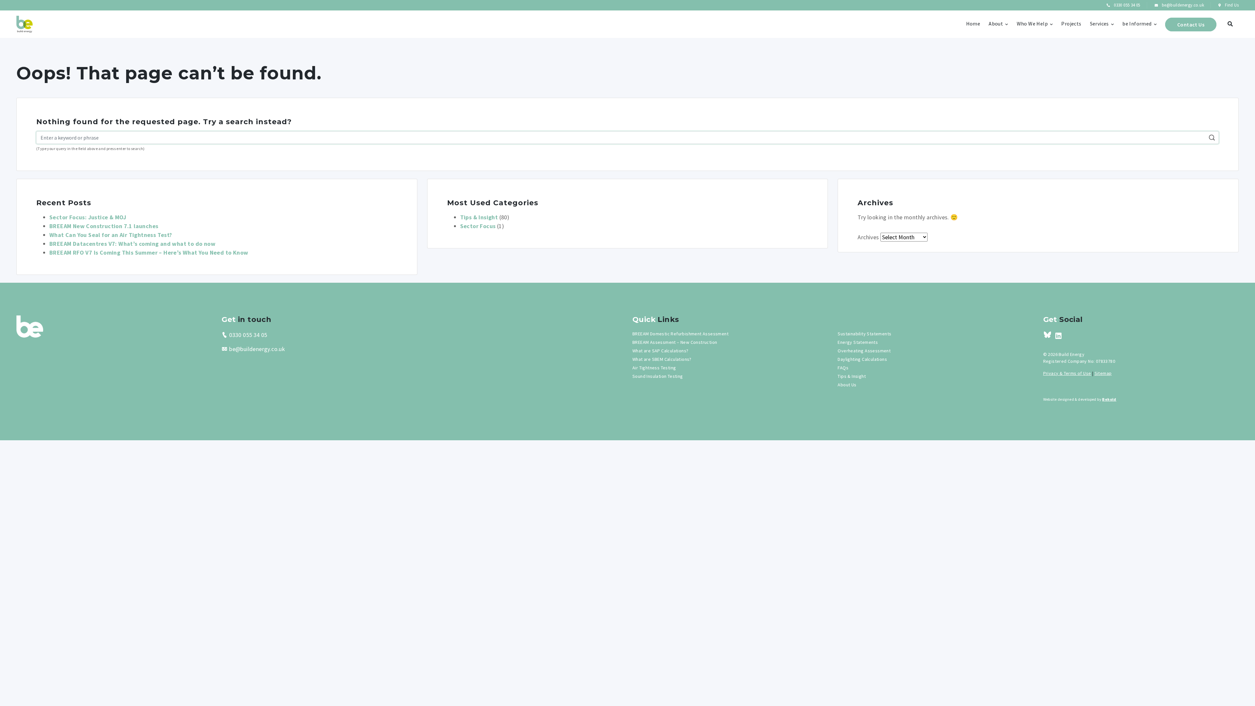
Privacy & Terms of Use (1067, 373)
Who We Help (1032, 23)
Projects (1071, 23)
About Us (847, 385)
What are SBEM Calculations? (662, 359)
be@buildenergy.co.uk (1182, 5)
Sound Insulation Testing (657, 376)
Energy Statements (858, 342)
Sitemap (1103, 373)
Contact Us (1190, 24)
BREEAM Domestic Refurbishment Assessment (680, 334)
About (996, 23)
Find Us (1231, 5)
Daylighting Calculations (862, 359)
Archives (868, 237)
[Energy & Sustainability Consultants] (24, 24)
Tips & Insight (479, 217)
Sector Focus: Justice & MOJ (87, 217)
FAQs (843, 368)
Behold (1109, 399)
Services (1099, 23)
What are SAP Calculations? (660, 351)
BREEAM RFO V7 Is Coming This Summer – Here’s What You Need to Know (148, 252)
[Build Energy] (29, 325)
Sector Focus (478, 226)
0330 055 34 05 (1126, 5)
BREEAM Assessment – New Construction (674, 342)
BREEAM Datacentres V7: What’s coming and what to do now (132, 243)
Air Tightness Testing (654, 368)
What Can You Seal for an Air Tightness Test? (110, 235)
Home (973, 23)
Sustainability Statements (864, 334)
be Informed (1136, 23)
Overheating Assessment (864, 351)
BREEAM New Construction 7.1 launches (103, 226)
